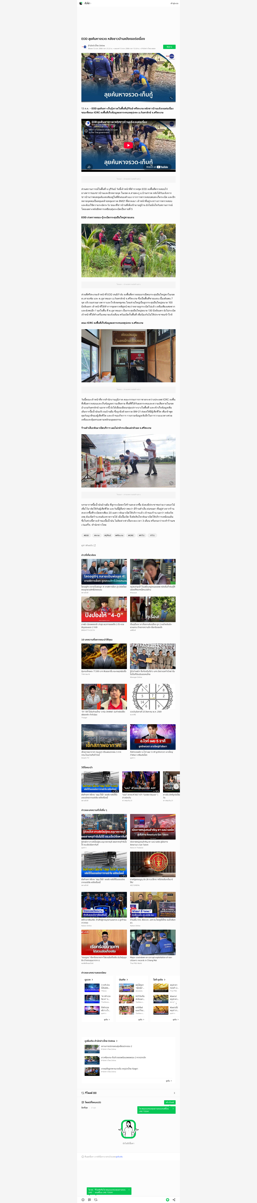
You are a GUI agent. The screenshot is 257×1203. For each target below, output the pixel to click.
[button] (83, 1199)
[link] (89, 1199)
